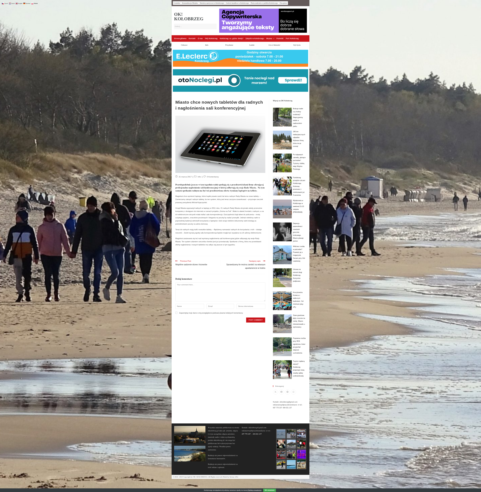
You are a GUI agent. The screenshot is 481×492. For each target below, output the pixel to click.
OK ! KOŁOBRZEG (200, 477)
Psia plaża (283, 3)
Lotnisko (177, 3)
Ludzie (251, 45)
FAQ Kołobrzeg (211, 38)
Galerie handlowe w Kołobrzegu (237, 3)
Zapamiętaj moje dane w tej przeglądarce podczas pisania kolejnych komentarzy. (211, 313)
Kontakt (192, 38)
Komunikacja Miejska (190, 3)
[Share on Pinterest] (287, 391)
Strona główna (180, 38)
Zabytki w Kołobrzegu (255, 38)
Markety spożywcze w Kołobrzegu (212, 3)
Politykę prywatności (255, 490)
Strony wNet (233, 477)
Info (206, 45)
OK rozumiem (269, 490)
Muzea (269, 38)
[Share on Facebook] (281, 391)
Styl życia (296, 45)
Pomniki (279, 38)
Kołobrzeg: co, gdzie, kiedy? (231, 38)
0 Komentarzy (213, 177)
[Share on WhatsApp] (293, 391)
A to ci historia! (274, 45)
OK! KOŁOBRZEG (188, 16)
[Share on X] (275, 391)
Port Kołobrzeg (292, 38)
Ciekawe (184, 45)
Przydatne (229, 45)
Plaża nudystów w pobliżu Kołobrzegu (264, 3)
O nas (200, 38)
